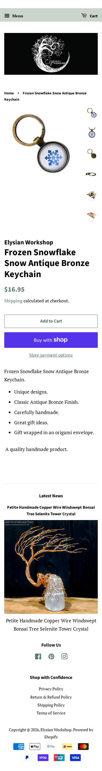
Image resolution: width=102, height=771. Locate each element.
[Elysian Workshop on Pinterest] (51, 657)
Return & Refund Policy (51, 697)
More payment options (51, 355)
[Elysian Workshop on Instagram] (64, 657)
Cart (93, 16)
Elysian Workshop (56, 729)
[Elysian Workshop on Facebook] (38, 657)
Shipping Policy (51, 705)
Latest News (51, 496)
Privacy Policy (51, 688)
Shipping (13, 301)
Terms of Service (51, 713)
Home (9, 93)
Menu (17, 15)
